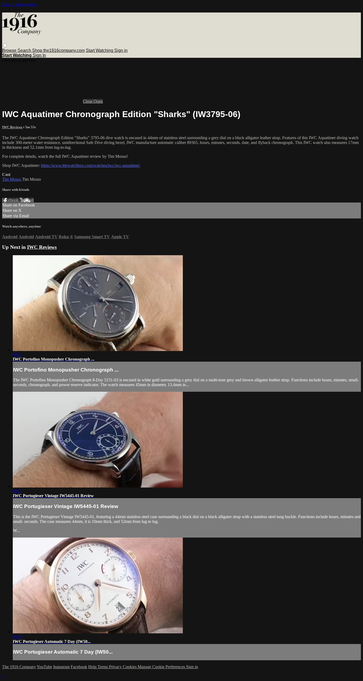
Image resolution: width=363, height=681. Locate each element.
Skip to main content (19, 4)
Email (29, 200)
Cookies (130, 667)
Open (98, 101)
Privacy (116, 667)
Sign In (39, 55)
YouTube (44, 667)
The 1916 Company (19, 667)
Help (93, 667)
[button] (5, 45)
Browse (10, 50)
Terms (103, 667)
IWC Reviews (12, 127)
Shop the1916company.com (58, 50)
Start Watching (100, 50)
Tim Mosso (12, 179)
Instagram (61, 667)
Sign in (121, 50)
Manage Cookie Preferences (162, 667)
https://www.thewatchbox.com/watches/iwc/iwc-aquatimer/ (90, 165)
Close (88, 101)
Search (25, 50)
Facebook (11, 200)
